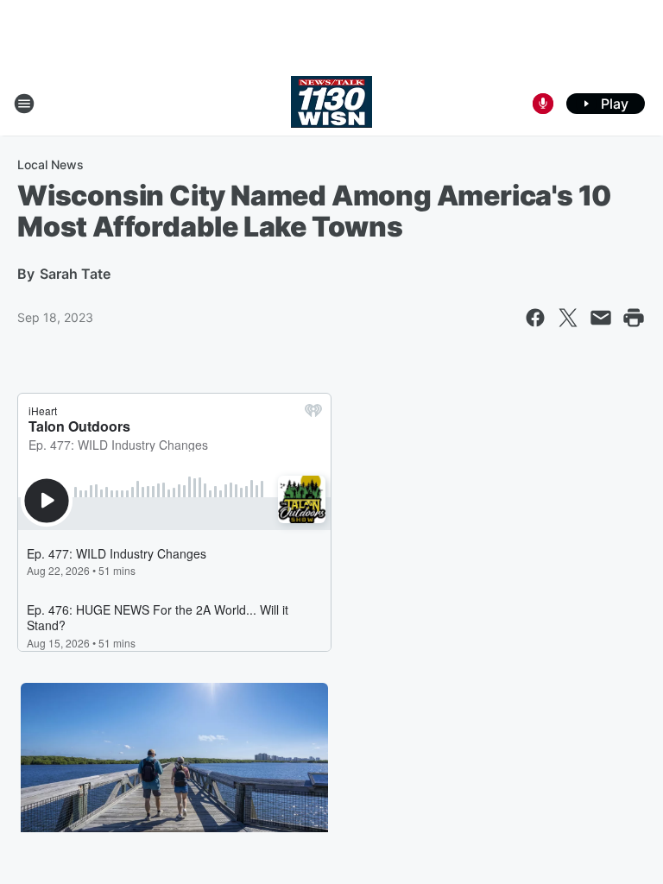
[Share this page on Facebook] (535, 318)
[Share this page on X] (568, 318)
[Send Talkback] (543, 103)
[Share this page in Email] (601, 318)
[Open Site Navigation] (24, 103)
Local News (50, 164)
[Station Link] (331, 103)
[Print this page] (634, 318)
